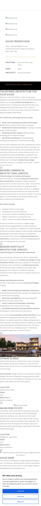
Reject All (21, 502)
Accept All (20, 491)
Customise (20, 496)
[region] (20, 489)
